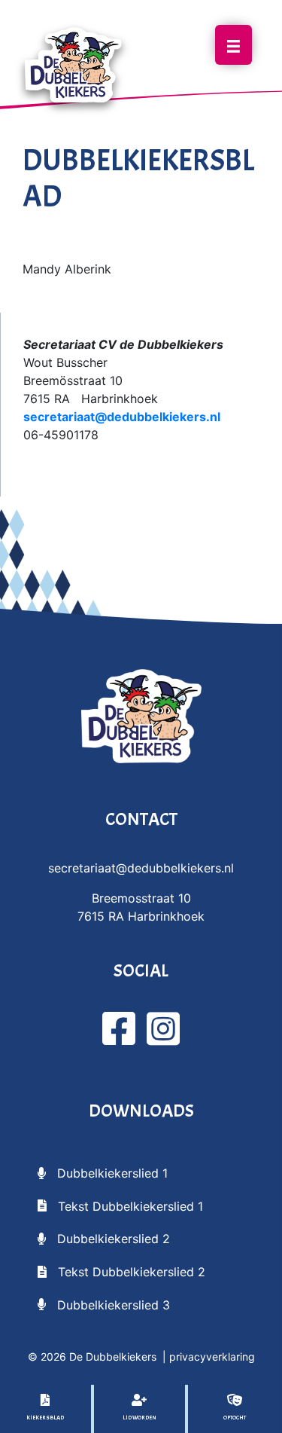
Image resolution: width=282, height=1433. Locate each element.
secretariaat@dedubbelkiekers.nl (121, 416)
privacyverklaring (212, 1356)
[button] (102, 1172)
